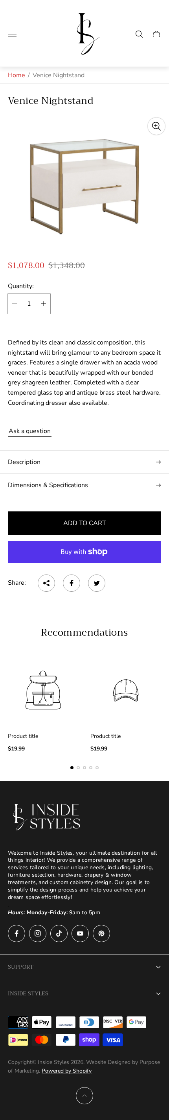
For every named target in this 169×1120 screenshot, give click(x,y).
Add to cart (84, 523)
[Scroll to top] (84, 1095)
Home (16, 75)
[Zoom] (156, 126)
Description (24, 462)
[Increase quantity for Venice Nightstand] (43, 304)
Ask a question (30, 431)
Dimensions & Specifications (48, 485)
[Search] (139, 34)
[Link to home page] (47, 817)
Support (20, 966)
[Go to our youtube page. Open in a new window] (80, 933)
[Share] (46, 583)
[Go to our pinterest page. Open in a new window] (101, 933)
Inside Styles (28, 993)
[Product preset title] (43, 690)
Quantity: (21, 286)
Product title (23, 736)
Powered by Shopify (67, 1071)
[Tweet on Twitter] (96, 583)
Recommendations (84, 632)
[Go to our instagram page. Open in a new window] (37, 933)
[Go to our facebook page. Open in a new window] (16, 933)
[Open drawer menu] (12, 34)
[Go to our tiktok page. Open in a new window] (59, 933)
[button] (71, 767)
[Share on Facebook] (71, 583)
